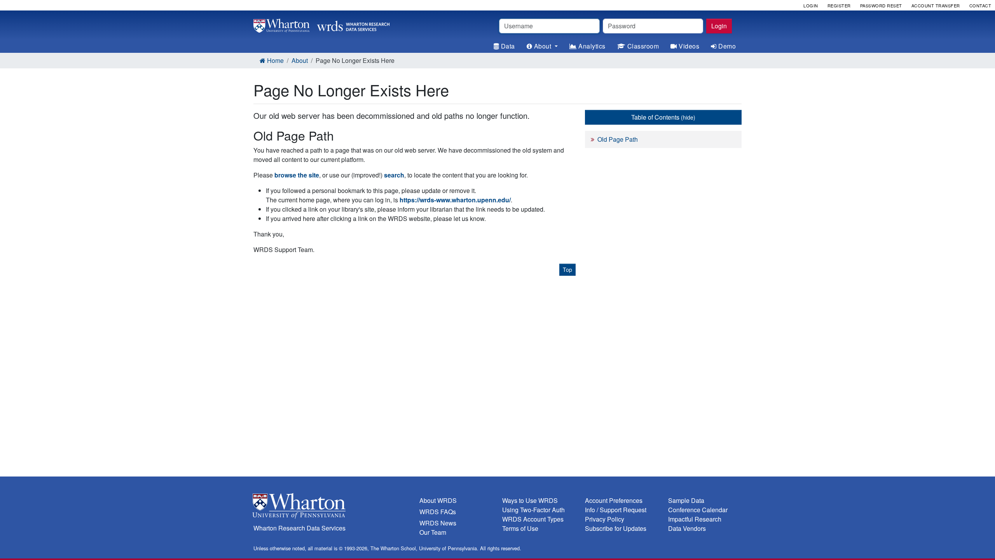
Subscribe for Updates (615, 528)
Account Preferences (613, 500)
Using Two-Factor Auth (533, 509)
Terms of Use (520, 528)
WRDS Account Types (533, 519)
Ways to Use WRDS (530, 500)
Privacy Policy (604, 519)
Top (567, 269)
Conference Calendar (698, 509)
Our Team (432, 532)
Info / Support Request (615, 509)
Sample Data (686, 500)
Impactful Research (694, 519)
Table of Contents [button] (663, 117)
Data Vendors (687, 528)
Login (719, 25)
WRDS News (437, 522)
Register (839, 5)
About (300, 60)
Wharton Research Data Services (299, 527)
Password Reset (881, 5)
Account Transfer (935, 5)
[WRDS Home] (321, 24)
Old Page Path (617, 139)
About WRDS (438, 500)
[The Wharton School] (331, 507)
